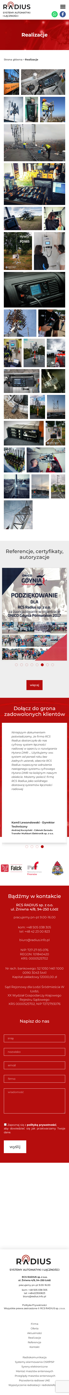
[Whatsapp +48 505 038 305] (55, 14)
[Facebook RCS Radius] (63, 14)
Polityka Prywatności (34, 1305)
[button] (62, 6)
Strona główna (13, 59)
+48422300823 (36, 1293)
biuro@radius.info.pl (34, 940)
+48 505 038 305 (38, 927)
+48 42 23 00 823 (37, 931)
